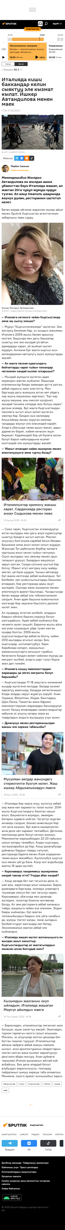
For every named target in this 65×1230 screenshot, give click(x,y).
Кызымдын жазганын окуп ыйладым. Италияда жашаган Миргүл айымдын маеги (28, 1005)
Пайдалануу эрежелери (35, 1162)
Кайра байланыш (11, 1188)
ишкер (57, 1084)
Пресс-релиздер (29, 1167)
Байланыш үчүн (10, 1167)
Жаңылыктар (9, 1084)
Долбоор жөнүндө (12, 1162)
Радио (36, 1134)
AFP (5, 152)
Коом (21, 1084)
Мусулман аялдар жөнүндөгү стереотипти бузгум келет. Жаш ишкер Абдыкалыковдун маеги (31, 783)
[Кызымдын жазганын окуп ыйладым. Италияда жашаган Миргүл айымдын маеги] (32, 975)
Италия (47, 1084)
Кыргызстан (34, 1084)
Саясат (24, 1134)
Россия (47, 1134)
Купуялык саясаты (11, 1176)
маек (5, 1090)
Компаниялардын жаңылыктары (19, 1171)
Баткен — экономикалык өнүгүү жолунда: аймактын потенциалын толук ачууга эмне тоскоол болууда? (27, 53)
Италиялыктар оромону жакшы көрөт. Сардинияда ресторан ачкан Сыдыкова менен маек (30, 508)
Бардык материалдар (20, 170)
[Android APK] (11, 1198)
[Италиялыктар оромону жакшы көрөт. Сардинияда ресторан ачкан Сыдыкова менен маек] (32, 479)
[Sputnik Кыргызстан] (10, 25)
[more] (59, 520)
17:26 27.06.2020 (11, 110)
